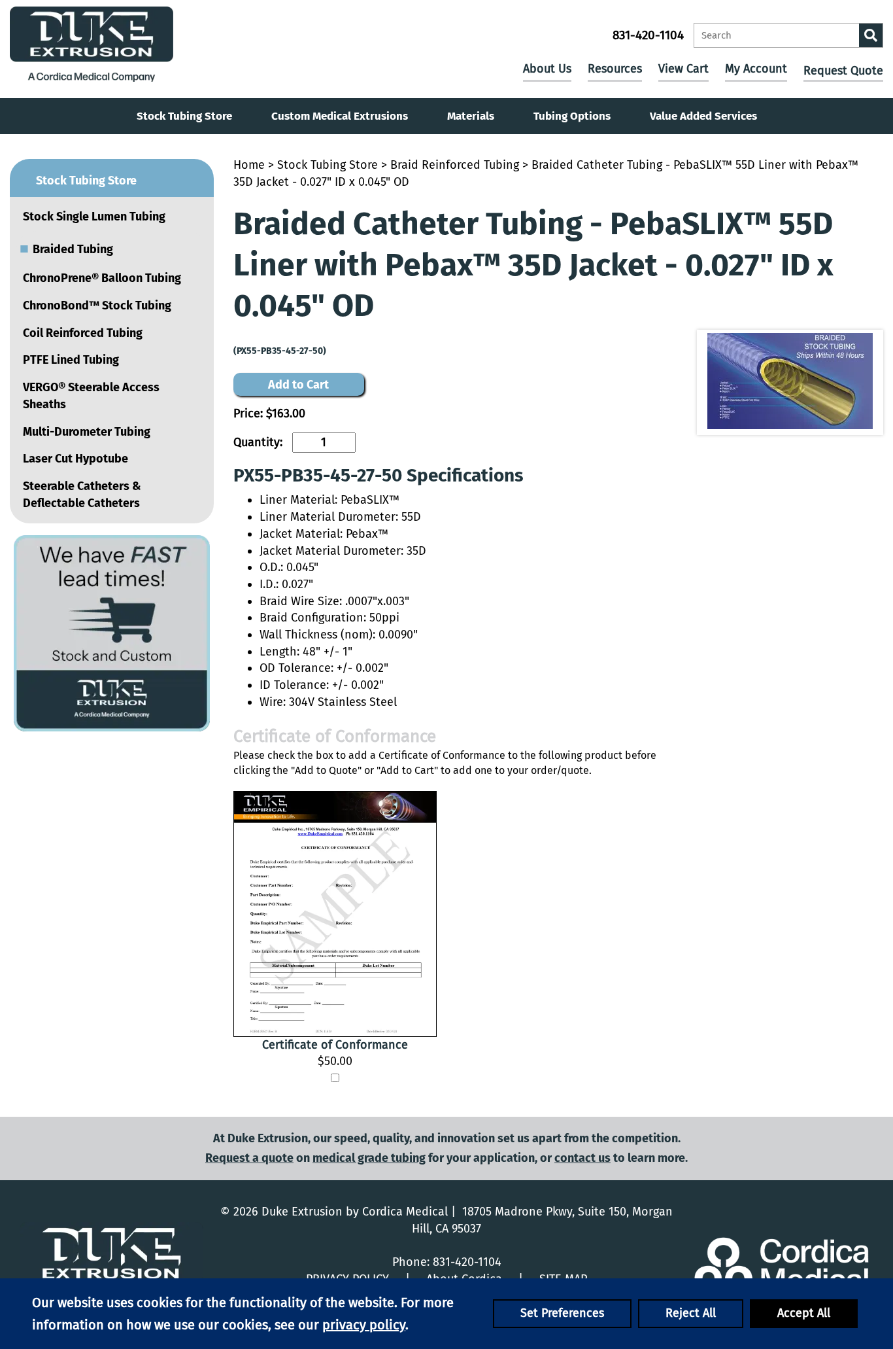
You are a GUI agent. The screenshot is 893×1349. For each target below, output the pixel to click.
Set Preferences (562, 1313)
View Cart (683, 68)
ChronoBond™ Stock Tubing (97, 305)
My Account (756, 68)
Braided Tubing (66, 248)
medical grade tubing (369, 1158)
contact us (582, 1158)
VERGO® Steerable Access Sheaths (91, 396)
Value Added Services (703, 116)
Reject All (691, 1313)
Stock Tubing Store (184, 116)
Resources (615, 68)
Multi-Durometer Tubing (86, 432)
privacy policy (363, 1325)
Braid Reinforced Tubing (454, 165)
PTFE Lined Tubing (71, 360)
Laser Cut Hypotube (75, 458)
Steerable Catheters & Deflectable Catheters (82, 494)
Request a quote (249, 1158)
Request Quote (843, 70)
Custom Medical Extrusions (339, 116)
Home (249, 165)
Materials (470, 116)
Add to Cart (298, 384)
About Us (547, 68)
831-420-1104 (648, 35)
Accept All (803, 1313)
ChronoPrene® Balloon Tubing (102, 278)
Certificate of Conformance (335, 1045)
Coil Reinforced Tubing (83, 333)
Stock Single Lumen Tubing (94, 216)
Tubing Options (572, 116)
